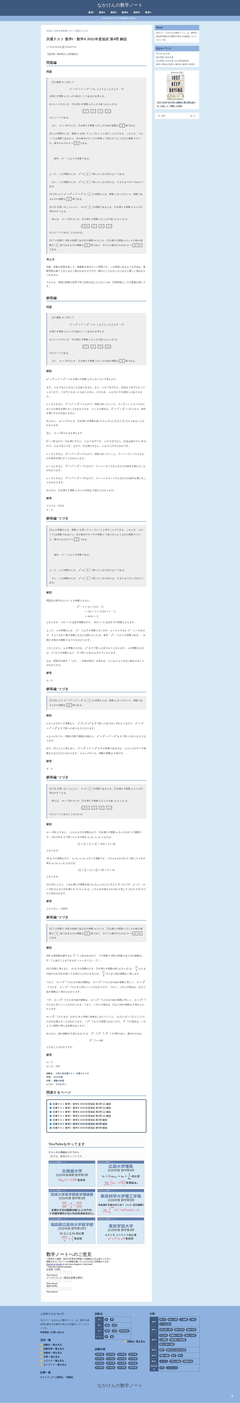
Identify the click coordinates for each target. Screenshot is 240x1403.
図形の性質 (179, 1330)
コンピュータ (172, 1368)
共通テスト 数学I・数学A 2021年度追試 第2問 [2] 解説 (82, 1116)
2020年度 (121, 1359)
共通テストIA (81, 31)
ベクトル (163, 1361)
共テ (99, 1320)
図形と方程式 (190, 1335)
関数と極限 (164, 1356)
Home (49, 31)
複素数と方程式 (176, 1335)
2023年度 (133, 1354)
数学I (91, 12)
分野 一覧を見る (52, 1357)
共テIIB (166, 54)
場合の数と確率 (166, 1330)
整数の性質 (59, 1081)
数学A (102, 12)
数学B (125, 12)
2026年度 (99, 1354)
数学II (113, 12)
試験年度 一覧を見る (54, 1349)
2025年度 (110, 1354)
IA (106, 1320)
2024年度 (121, 1354)
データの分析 (165, 1324)
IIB (112, 1320)
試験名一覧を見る (136, 1341)
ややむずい (61, 1084)
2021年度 (58, 1077)
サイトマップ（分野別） (52, 1377)
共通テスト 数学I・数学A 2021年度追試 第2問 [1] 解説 (82, 1112)
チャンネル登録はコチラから (64, 1152)
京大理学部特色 (182, 61)
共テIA (159, 54)
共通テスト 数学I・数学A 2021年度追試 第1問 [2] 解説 (82, 1108)
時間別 (69, 1377)
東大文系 (169, 57)
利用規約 (44, 1332)
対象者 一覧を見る (53, 1353)
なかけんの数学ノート (120, 4)
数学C (148, 12)
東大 (99, 1325)
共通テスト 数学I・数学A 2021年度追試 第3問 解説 (80, 1120)
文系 (114, 1325)
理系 (107, 1325)
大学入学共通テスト (63, 31)
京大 (99, 1331)
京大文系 (169, 61)
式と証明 (163, 1335)
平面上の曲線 (175, 1361)
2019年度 (133, 1359)
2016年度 (121, 1363)
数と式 (162, 1320)
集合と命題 (173, 1320)
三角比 (192, 1320)
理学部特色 (124, 1331)
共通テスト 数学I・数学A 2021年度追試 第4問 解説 (80, 1124)
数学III (137, 12)
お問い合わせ (57, 1332)
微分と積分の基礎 (167, 1344)
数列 (162, 1350)
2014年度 (99, 1368)
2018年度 (99, 1363)
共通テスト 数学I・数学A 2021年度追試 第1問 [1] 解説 (82, 1104)
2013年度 (110, 1368)
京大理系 (160, 61)
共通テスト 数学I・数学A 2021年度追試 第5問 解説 (80, 1128)
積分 (180, 1356)
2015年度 (133, 1363)
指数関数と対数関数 (177, 1340)
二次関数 (183, 1320)
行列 (162, 1368)
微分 (173, 1356)
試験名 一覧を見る (53, 1345)
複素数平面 (188, 1361)
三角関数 (163, 1340)
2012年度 (121, 1368)
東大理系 (160, 57)
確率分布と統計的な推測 (176, 1350)
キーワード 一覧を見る (55, 1365)
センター (99, 1337)
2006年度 (133, 1368)
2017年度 (110, 1363)
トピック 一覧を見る (54, 1360)
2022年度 (99, 1359)
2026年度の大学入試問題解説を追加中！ (120, 18)
